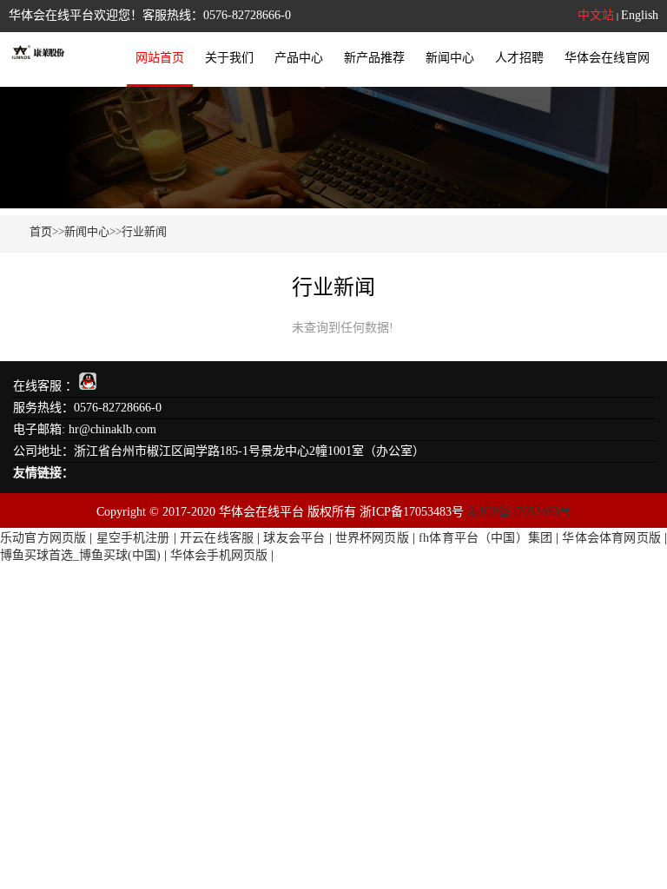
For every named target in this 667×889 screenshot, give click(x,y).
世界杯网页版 (372, 537)
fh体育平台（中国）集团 (485, 537)
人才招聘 (519, 57)
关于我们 (229, 57)
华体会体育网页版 (611, 537)
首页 (41, 231)
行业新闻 (144, 231)
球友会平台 (294, 537)
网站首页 (159, 57)
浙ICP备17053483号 (519, 511)
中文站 (596, 15)
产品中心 (298, 57)
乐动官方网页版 (43, 537)
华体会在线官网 (607, 57)
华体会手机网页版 (218, 555)
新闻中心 (450, 57)
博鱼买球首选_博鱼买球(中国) (80, 555)
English (639, 15)
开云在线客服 (217, 537)
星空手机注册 (133, 537)
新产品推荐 (374, 57)
